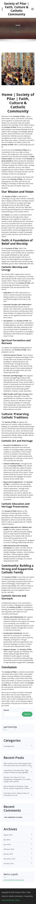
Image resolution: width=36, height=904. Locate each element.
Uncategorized (9, 746)
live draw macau (18, 880)
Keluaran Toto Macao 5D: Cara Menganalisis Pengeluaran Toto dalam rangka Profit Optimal (17, 779)
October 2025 (9, 863)
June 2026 (7, 844)
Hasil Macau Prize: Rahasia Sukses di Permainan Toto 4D (16, 794)
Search (6, 710)
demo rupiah (8, 880)
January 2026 (8, 854)
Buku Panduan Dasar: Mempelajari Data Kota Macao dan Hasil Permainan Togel (17, 764)
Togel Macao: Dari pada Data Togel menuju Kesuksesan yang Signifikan (16, 771)
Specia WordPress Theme (11, 900)
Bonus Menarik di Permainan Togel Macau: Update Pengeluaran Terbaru (17, 787)
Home (18, 32)
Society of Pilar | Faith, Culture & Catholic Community (16, 9)
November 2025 (9, 859)
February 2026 (9, 849)
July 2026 (7, 840)
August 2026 (8, 835)
